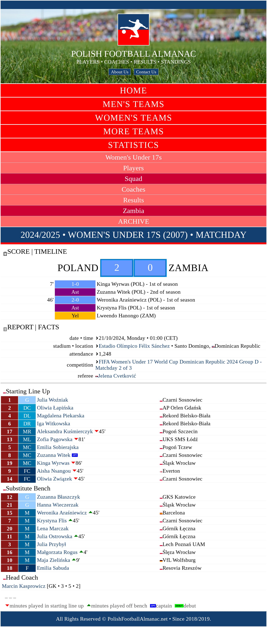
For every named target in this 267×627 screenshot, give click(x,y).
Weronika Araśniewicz (62, 513)
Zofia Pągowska (54, 439)
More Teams (133, 131)
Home (133, 90)
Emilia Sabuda (53, 568)
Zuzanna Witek (53, 455)
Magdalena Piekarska (60, 416)
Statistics (133, 145)
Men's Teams (133, 104)
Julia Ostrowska (54, 536)
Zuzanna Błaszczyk (58, 497)
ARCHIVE (133, 221)
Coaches (133, 189)
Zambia (133, 211)
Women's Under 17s (133, 157)
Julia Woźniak (52, 400)
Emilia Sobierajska (58, 447)
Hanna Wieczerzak (57, 505)
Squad (133, 179)
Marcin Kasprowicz (23, 586)
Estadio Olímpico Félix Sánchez (134, 346)
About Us (119, 71)
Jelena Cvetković (117, 376)
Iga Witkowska (53, 423)
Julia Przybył (51, 544)
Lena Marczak (53, 528)
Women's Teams (133, 117)
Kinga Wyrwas (53, 463)
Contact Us (146, 71)
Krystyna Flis (52, 521)
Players (133, 168)
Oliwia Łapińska (55, 408)
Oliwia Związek (54, 479)
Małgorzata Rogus (57, 552)
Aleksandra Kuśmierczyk (65, 431)
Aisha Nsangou (54, 471)
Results (133, 200)
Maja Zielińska (53, 560)
